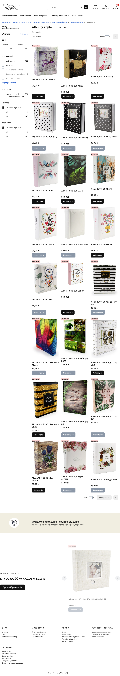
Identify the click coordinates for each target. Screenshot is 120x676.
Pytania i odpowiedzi (70, 639)
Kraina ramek (6, 22)
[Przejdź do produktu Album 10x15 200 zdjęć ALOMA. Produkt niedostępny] (75, 456)
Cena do (20, 45)
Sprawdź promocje (12, 587)
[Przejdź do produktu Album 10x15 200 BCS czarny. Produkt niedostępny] (75, 118)
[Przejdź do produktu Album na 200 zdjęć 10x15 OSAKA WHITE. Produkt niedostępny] (90, 570)
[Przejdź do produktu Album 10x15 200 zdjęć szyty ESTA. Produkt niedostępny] (75, 336)
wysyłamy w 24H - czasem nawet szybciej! (15, 95)
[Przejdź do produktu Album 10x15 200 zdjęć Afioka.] (45, 457)
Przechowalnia (37, 637)
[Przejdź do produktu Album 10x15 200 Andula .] (45, 60)
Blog (3, 634)
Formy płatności (98, 637)
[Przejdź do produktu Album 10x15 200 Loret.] (104, 224)
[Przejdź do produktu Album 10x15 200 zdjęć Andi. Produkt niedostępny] (104, 458)
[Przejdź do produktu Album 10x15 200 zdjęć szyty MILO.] (104, 338)
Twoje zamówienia (39, 632)
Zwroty (64, 632)
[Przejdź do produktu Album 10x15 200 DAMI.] (104, 169)
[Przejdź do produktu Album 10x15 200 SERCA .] (75, 274)
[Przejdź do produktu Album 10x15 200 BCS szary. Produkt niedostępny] (104, 118)
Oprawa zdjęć (7, 656)
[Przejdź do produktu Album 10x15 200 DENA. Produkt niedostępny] (45, 224)
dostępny (9, 65)
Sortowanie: (36, 32)
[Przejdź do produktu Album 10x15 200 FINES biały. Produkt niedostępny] (75, 224)
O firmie (5, 632)
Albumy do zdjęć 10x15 (59, 22)
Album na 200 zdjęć (76, 22)
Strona (102, 37)
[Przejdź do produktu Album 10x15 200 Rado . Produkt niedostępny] (45, 278)
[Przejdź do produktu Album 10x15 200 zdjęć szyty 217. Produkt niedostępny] (104, 279)
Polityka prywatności (10, 661)
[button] (86, 7)
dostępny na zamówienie (15, 74)
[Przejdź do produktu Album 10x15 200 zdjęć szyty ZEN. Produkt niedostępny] (104, 395)
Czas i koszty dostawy (100, 634)
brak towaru (10, 61)
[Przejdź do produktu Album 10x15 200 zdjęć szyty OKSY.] (45, 399)
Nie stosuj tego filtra (13, 108)
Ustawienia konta (38, 634)
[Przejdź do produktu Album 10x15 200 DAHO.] (75, 170)
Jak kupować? (67, 641)
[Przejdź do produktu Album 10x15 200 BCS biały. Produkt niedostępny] (45, 117)
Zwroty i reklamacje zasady (12, 663)
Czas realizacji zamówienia (102, 632)
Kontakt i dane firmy (9, 637)
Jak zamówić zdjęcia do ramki (73, 637)
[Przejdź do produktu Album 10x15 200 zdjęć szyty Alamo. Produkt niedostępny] (45, 338)
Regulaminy (6, 658)
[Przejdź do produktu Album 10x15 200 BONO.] (45, 170)
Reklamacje (66, 634)
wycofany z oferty (13, 78)
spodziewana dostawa (14, 70)
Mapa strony (6, 651)
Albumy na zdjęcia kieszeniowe (38, 22)
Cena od (5, 45)
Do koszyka (38, 96)
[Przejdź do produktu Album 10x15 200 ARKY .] (75, 63)
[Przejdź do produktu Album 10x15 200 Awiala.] (104, 59)
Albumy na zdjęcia (19, 22)
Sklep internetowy (57, 673)
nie (7, 116)
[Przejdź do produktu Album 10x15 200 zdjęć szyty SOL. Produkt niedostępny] (75, 398)
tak (7, 112)
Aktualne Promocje (9, 654)
